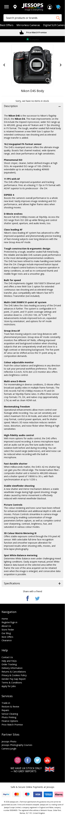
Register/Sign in (9, 622)
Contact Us (7, 657)
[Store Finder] (15, 7)
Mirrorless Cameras (28, 25)
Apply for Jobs (9, 686)
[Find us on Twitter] (37, 759)
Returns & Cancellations (14, 671)
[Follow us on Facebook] (27, 759)
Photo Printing (9, 717)
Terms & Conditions (12, 682)
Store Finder (8, 629)
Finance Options (10, 720)
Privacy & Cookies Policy (14, 675)
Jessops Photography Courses (17, 744)
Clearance (7, 640)
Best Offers (6, 25)
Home (5, 618)
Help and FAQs (9, 660)
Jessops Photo (9, 741)
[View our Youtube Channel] (47, 759)
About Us (6, 625)
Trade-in (6, 702)
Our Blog (6, 633)
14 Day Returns (36, 32)
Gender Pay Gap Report (14, 678)
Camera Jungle (9, 748)
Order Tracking (9, 664)
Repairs (5, 710)
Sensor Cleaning (10, 713)
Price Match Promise (12, 724)
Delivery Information (12, 667)
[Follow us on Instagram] (17, 759)
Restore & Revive (10, 706)
